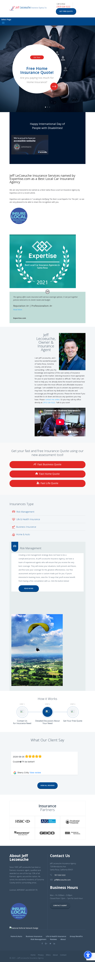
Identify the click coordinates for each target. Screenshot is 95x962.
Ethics (48, 955)
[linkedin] (54, 943)
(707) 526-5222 (63, 6)
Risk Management (25, 511)
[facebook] (42, 943)
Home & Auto (23, 534)
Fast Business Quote (49, 464)
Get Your (37, 57)
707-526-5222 (59, 875)
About (63, 939)
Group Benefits (76, 936)
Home (33, 955)
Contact (63, 955)
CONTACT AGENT (60, 905)
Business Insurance (26, 526)
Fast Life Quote (49, 483)
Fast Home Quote (49, 473)
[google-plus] (46, 943)
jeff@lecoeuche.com (62, 880)
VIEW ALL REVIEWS (47, 785)
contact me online (52, 399)
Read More (17, 309)
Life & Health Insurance (28, 519)
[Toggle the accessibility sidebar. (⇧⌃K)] (88, 955)
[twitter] (50, 943)
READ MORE (28, 588)
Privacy (41, 955)
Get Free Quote (66, 11)
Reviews (53, 939)
